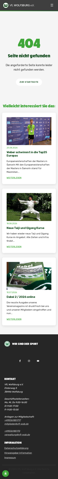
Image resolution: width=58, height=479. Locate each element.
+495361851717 (12, 420)
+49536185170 (12, 431)
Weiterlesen (14, 178)
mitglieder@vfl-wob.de (16, 424)
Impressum (10, 457)
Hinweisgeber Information (18, 453)
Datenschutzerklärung (16, 448)
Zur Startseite (29, 82)
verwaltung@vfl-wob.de (17, 434)
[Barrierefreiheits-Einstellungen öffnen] (5, 473)
